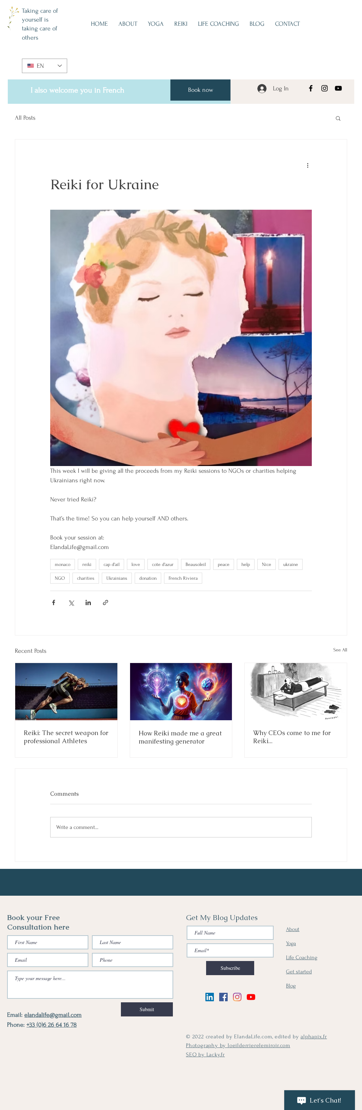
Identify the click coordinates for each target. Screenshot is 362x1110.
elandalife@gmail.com (53, 1014)
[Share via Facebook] (53, 602)
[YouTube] (338, 88)
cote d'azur (163, 564)
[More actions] (307, 165)
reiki (87, 564)
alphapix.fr (313, 1036)
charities (85, 578)
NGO (60, 578)
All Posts (25, 117)
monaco (62, 564)
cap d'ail (111, 564)
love (136, 564)
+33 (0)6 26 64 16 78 (52, 1024)
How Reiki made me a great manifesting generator (180, 737)
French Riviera (183, 578)
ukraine (290, 564)
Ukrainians (116, 578)
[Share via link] (105, 602)
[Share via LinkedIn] (88, 602)
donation (148, 578)
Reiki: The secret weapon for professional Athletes (66, 737)
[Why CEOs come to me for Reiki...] (296, 691)
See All (340, 649)
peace (223, 564)
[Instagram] (324, 88)
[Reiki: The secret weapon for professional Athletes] (66, 691)
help (245, 564)
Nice (266, 564)
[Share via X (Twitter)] (71, 602)
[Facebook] (310, 88)
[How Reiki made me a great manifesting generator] (181, 691)
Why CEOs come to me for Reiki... (292, 737)
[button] (338, 118)
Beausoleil (196, 564)
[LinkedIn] (209, 997)
